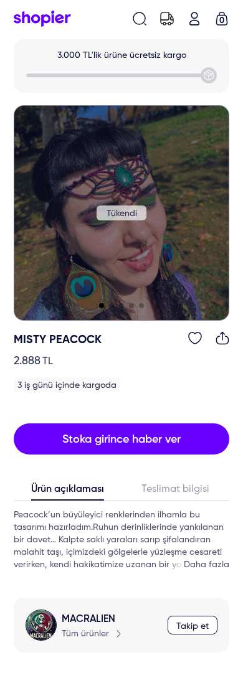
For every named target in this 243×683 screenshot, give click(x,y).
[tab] (68, 492)
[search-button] (139, 18)
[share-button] (222, 338)
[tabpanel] (121, 540)
